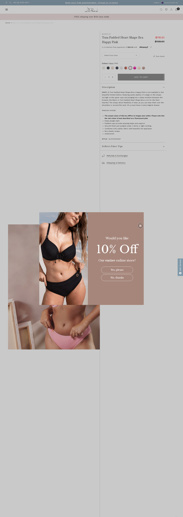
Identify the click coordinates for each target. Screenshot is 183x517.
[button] (180, 267)
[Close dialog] (140, 226)
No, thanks (117, 277)
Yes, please (117, 269)
